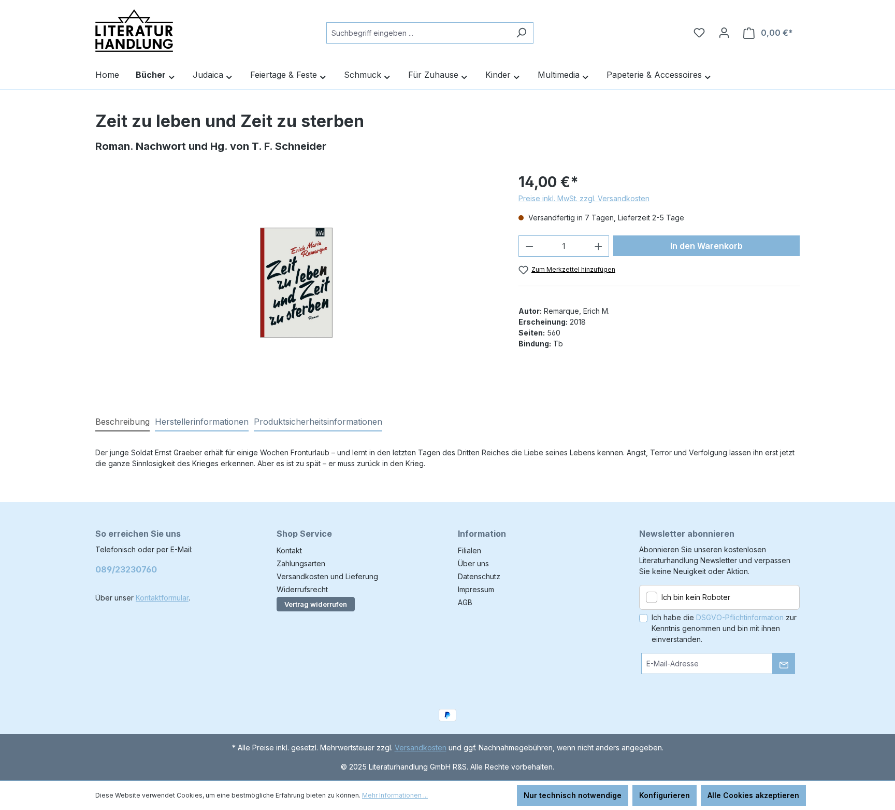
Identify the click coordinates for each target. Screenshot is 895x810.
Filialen (469, 550)
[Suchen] (521, 33)
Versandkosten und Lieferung (327, 576)
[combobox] (418, 33)
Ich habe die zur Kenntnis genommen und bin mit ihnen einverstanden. (724, 628)
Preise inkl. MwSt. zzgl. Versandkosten (583, 198)
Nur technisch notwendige (573, 795)
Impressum (476, 589)
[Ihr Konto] (724, 32)
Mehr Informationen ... (395, 795)
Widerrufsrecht (302, 589)
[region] (296, 282)
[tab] (122, 422)
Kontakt (289, 550)
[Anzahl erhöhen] (599, 246)
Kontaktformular (162, 597)
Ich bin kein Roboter (695, 597)
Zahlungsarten (301, 563)
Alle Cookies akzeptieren (753, 795)
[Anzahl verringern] (529, 246)
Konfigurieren (664, 795)
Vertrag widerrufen (315, 604)
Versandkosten (420, 747)
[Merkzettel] (699, 32)
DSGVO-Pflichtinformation (740, 617)
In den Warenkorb (706, 246)
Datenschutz (479, 576)
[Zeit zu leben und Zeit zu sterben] (296, 283)
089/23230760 (126, 569)
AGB (465, 602)
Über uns (473, 563)
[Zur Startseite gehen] (134, 30)
